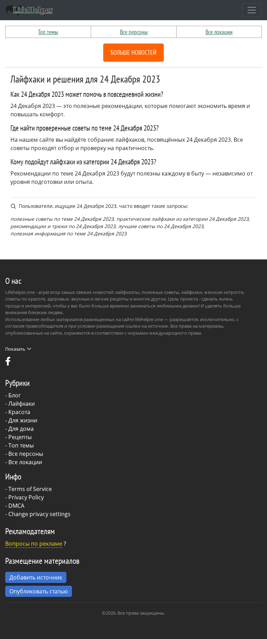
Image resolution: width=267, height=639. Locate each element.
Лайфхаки (21, 403)
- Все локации (23, 462)
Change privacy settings (39, 514)
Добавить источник (35, 577)
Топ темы (48, 32)
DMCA (16, 505)
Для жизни (22, 420)
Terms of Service (30, 489)
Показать (15, 349)
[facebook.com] (8, 363)
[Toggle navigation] (251, 10)
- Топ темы (19, 445)
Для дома (21, 429)
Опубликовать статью (38, 591)
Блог (14, 395)
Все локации (219, 32)
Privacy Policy (26, 497)
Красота (19, 412)
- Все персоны (24, 454)
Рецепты (20, 437)
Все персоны (134, 32)
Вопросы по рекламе (33, 543)
